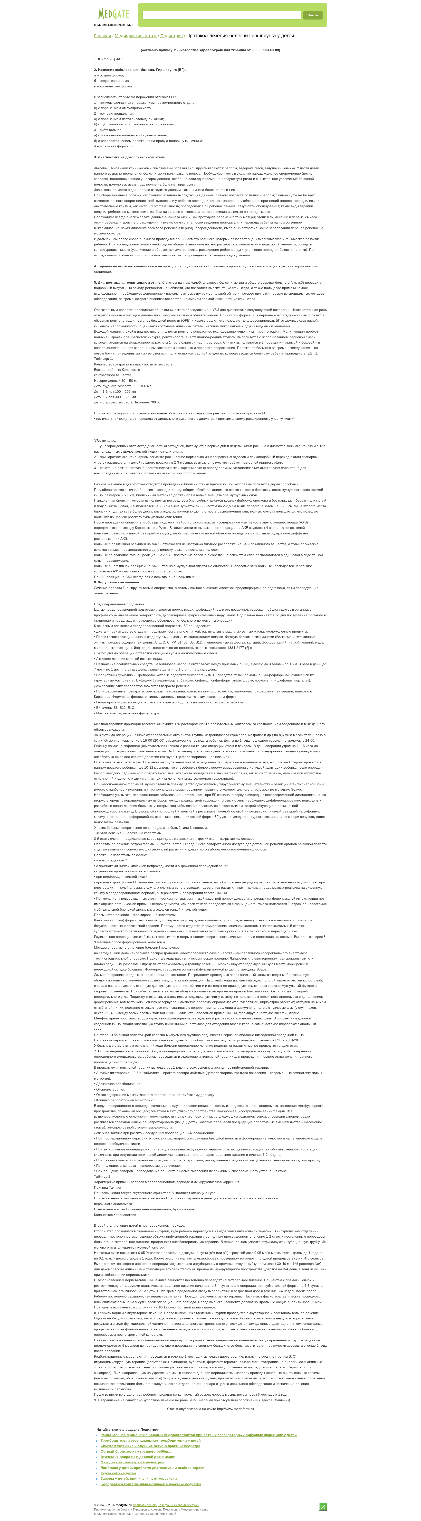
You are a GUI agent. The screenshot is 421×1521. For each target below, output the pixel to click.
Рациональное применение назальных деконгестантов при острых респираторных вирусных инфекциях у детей (199, 1435)
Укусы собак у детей (118, 1473)
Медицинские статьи (136, 35)
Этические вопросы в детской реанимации (138, 1457)
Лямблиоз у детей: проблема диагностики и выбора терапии (154, 1468)
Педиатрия (171, 35)
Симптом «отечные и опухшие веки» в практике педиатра (150, 1446)
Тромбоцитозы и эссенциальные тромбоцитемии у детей (151, 1440)
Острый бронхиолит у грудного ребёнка (136, 1451)
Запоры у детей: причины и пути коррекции (139, 1478)
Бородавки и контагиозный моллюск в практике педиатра (151, 1484)
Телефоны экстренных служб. (178, 1505)
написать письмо (145, 1505)
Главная (102, 35)
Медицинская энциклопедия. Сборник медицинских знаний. (135, 1514)
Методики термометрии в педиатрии (132, 1462)
